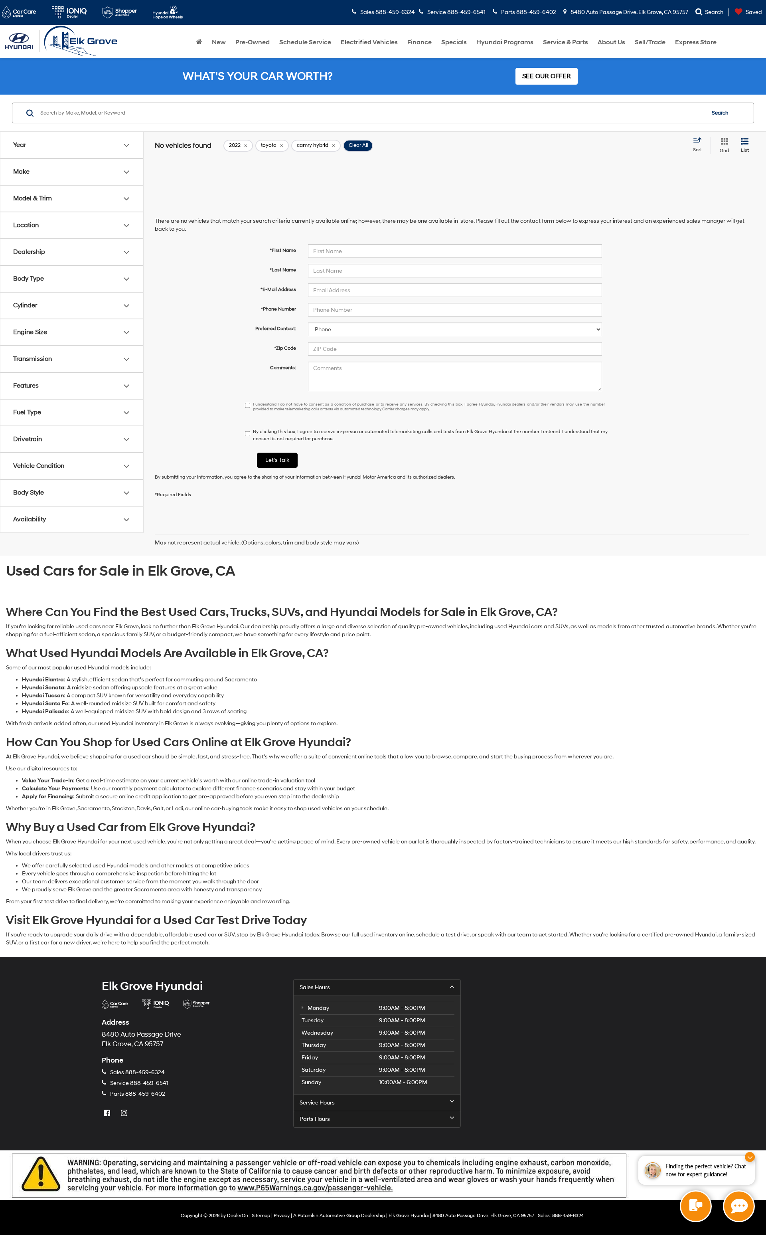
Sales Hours (315, 987)
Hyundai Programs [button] (504, 42)
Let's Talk (277, 460)
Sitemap (261, 1216)
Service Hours (317, 1102)
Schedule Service (305, 42)
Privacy (282, 1216)
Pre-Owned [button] (252, 42)
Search (720, 113)
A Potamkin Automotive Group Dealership (339, 1216)
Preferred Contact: (275, 329)
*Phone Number (278, 309)
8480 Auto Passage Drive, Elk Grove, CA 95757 (628, 12)
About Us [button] (611, 42)
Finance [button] (419, 42)
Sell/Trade (650, 42)
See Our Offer (546, 76)
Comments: (283, 368)
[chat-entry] (696, 1206)
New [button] (219, 42)
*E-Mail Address (278, 290)
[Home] (199, 42)
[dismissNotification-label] (750, 1157)
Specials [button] (454, 42)
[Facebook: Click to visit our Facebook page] (108, 1113)
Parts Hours (315, 1119)
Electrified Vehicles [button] (369, 42)
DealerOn (237, 1216)
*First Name (283, 250)
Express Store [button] (696, 42)
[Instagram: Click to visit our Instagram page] (125, 1113)
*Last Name (283, 270)
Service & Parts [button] (565, 42)
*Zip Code (285, 348)
